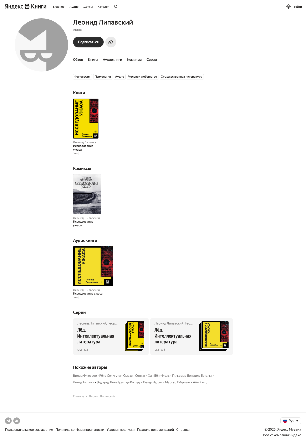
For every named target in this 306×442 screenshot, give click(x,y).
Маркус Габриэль (177, 382)
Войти (298, 6)
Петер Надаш (153, 382)
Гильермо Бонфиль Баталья (192, 376)
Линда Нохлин (83, 382)
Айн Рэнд (199, 382)
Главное (59, 6)
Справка (182, 430)
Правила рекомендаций (155, 430)
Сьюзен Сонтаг (134, 376)
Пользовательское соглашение (29, 430)
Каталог (103, 6)
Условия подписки (120, 430)
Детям (88, 6)
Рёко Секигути (110, 376)
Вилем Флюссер (85, 376)
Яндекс (295, 435)
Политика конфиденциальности (80, 430)
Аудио (74, 6)
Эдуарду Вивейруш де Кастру (119, 382)
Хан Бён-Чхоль (159, 376)
